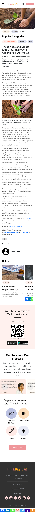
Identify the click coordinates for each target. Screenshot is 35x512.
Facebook (7, 232)
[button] (30, 4)
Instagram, (14, 232)
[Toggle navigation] (3, 4)
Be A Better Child (16, 227)
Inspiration (15, 31)
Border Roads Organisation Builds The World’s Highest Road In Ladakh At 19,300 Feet (11, 288)
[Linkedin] (30, 299)
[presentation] (5, 387)
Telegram (28, 219)
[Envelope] (24, 498)
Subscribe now (18, 447)
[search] (23, 4)
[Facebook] (26, 299)
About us (8, 475)
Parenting (22, 42)
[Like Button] (4, 239)
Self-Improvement (9, 42)
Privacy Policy (24, 475)
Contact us (16, 475)
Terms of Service (17, 478)
